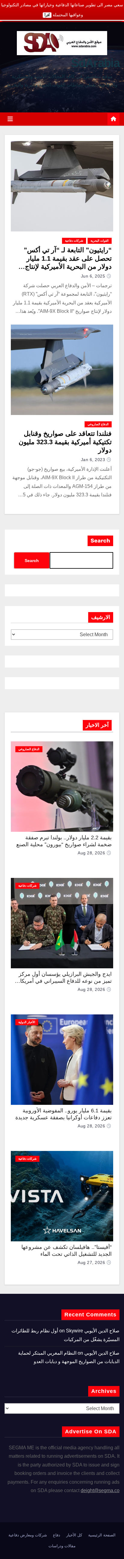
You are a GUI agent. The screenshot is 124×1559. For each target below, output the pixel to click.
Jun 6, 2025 (93, 276)
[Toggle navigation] (10, 119)
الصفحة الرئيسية (102, 1535)
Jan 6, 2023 (93, 459)
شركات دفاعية (74, 240)
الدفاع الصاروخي (98, 424)
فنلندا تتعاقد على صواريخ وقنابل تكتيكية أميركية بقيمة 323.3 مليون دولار (65, 442)
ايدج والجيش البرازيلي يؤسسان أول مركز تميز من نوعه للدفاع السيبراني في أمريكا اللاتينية (65, 981)
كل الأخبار (74, 1535)
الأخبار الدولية (26, 1022)
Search (100, 540)
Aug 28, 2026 (91, 852)
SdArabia (95, 63)
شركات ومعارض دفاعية (27, 1535)
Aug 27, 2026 (91, 1262)
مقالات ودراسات (62, 1546)
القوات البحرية (100, 240)
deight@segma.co (100, 1490)
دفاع (56, 1535)
